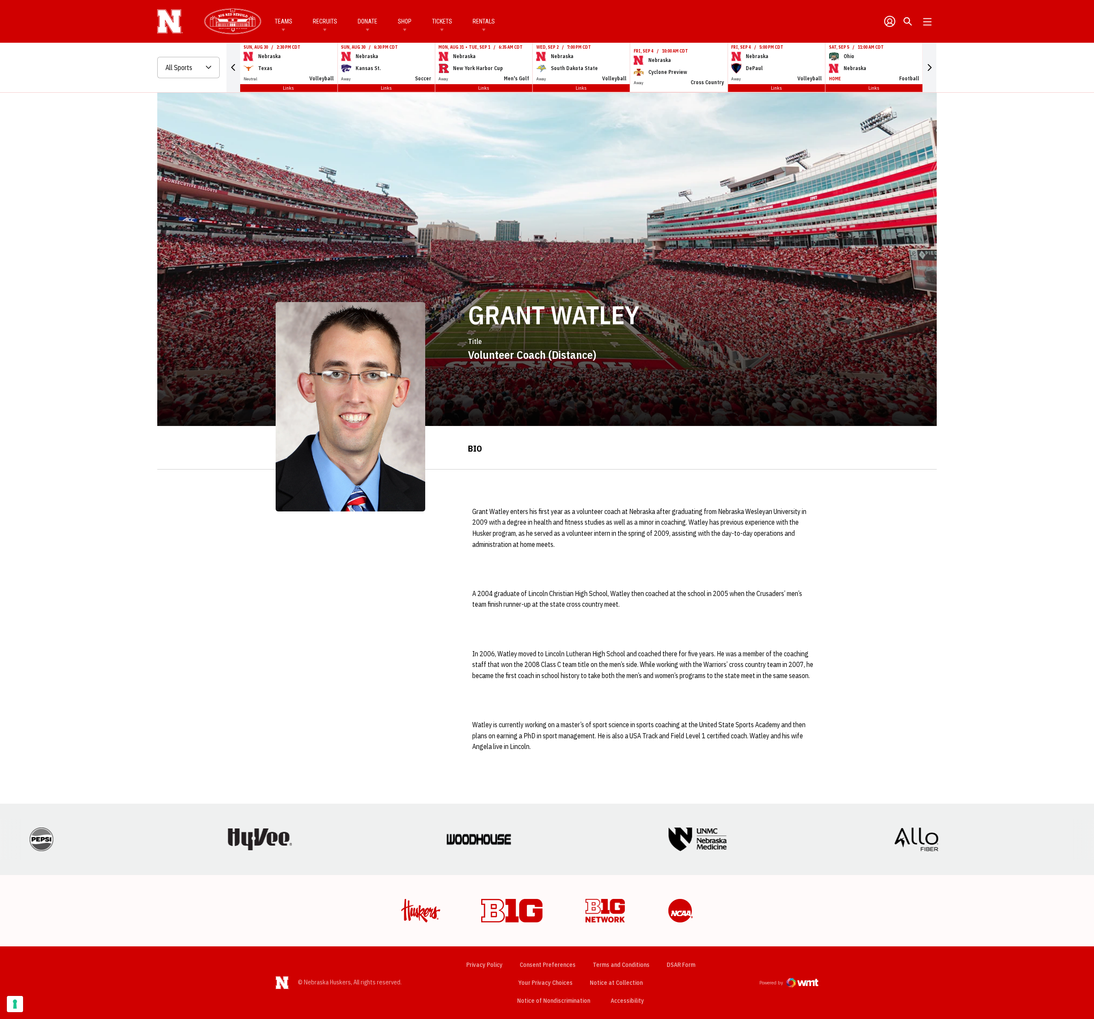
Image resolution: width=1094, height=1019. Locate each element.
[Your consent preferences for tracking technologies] (15, 1004)
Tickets (442, 21)
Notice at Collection (616, 983)
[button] (233, 67)
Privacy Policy (484, 965)
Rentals (484, 21)
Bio (475, 448)
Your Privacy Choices (545, 983)
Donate (367, 21)
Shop (405, 21)
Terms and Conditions (621, 965)
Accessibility (627, 1000)
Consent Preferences (548, 965)
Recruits (325, 21)
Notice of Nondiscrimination (553, 1000)
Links (288, 88)
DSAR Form (681, 965)
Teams (283, 21)
